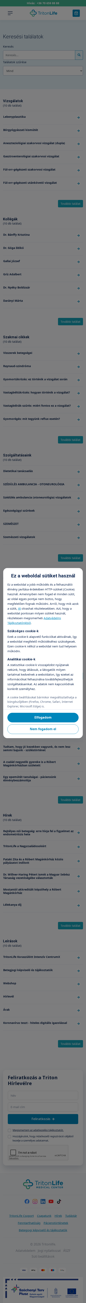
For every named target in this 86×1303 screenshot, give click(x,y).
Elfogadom (43, 717)
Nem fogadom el (43, 729)
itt (19, 608)
